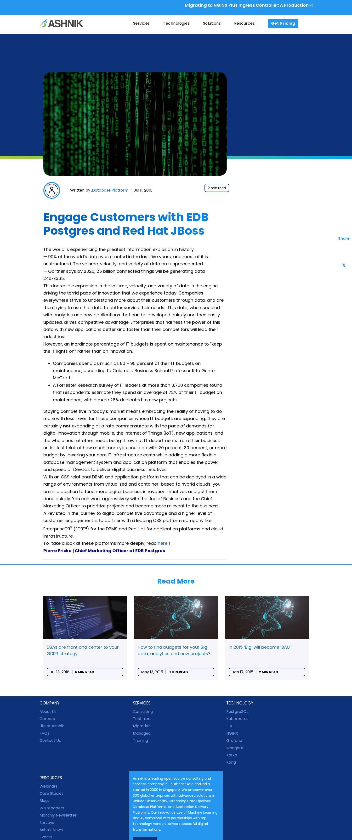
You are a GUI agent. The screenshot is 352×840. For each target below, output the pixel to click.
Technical (142, 718)
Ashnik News (51, 830)
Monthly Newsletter (58, 815)
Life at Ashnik (52, 726)
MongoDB (235, 748)
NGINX (232, 733)
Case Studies (51, 793)
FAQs (44, 733)
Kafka (231, 755)
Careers (47, 718)
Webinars (48, 786)
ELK (229, 726)
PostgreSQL (237, 711)
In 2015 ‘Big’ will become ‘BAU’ (260, 647)
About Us (48, 711)
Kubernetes (237, 718)
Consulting (143, 711)
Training (140, 740)
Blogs (45, 800)
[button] (307, 23)
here (162, 543)
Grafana (234, 740)
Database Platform (110, 190)
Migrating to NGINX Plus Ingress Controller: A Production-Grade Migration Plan (252, 5)
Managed (142, 733)
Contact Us (50, 740)
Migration (142, 726)
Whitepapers (52, 808)
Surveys (47, 822)
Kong (231, 762)
